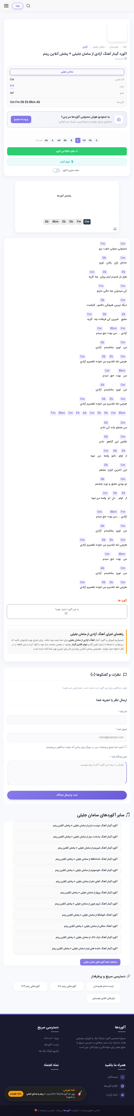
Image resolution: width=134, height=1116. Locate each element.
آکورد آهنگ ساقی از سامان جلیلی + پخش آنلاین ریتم (91, 926)
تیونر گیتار (65, 162)
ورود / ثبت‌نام (51, 1038)
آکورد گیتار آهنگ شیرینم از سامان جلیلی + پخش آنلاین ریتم (88, 848)
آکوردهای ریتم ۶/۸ (67, 986)
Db (71, 222)
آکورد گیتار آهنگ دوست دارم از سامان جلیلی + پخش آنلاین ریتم (85, 826)
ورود (18, 6)
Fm (79, 222)
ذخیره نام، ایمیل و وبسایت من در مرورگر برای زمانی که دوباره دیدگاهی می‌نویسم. (85, 747)
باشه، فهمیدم (15, 1094)
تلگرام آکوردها (111, 1086)
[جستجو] (28, 6)
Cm (87, 222)
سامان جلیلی (67, 72)
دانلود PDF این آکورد (66, 151)
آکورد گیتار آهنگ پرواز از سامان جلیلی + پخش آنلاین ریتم (89, 893)
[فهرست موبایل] (6, 5)
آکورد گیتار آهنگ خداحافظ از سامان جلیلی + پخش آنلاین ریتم (86, 859)
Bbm (55, 222)
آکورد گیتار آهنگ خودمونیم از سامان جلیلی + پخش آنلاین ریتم (86, 870)
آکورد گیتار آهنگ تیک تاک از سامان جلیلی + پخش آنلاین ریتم (87, 937)
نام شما (122, 712)
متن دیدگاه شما (118, 757)
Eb (64, 222)
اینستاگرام (113, 1077)
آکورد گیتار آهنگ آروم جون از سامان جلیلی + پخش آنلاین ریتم (86, 904)
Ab (47, 222)
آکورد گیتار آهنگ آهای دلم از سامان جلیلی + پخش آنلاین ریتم (87, 882)
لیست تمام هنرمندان (103, 986)
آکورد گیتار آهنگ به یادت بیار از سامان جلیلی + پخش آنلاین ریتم (85, 837)
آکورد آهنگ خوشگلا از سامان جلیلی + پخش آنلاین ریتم (90, 915)
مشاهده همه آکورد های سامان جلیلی (100, 962)
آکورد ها (122, 600)
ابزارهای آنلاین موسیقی (103, 998)
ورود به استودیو (21, 119)
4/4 (12, 86)
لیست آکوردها (51, 1045)
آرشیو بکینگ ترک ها (49, 1051)
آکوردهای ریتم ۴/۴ (30, 986)
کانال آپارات (112, 1095)
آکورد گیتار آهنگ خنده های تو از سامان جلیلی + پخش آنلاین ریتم (85, 949)
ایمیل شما (121, 729)
